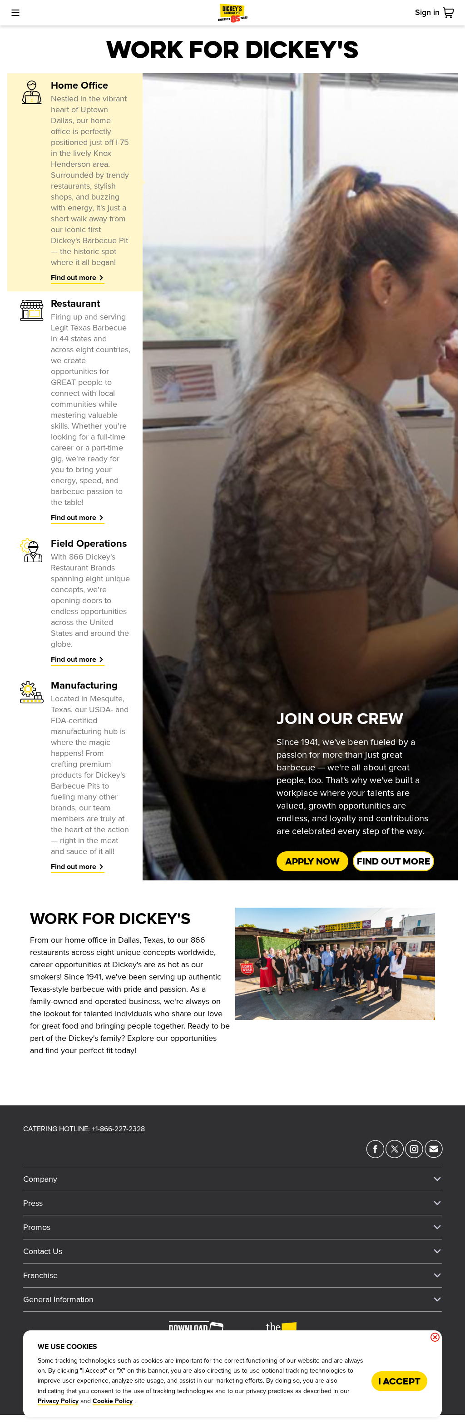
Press (33, 1203)
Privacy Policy (58, 1401)
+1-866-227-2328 (118, 1129)
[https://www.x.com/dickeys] (395, 1155)
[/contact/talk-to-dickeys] (434, 1155)
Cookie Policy (113, 1401)
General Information (58, 1299)
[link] (450, 12)
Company (40, 1179)
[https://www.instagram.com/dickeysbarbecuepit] (414, 1155)
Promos (36, 1227)
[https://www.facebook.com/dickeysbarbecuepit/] (375, 1155)
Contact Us (42, 1251)
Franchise (40, 1275)
